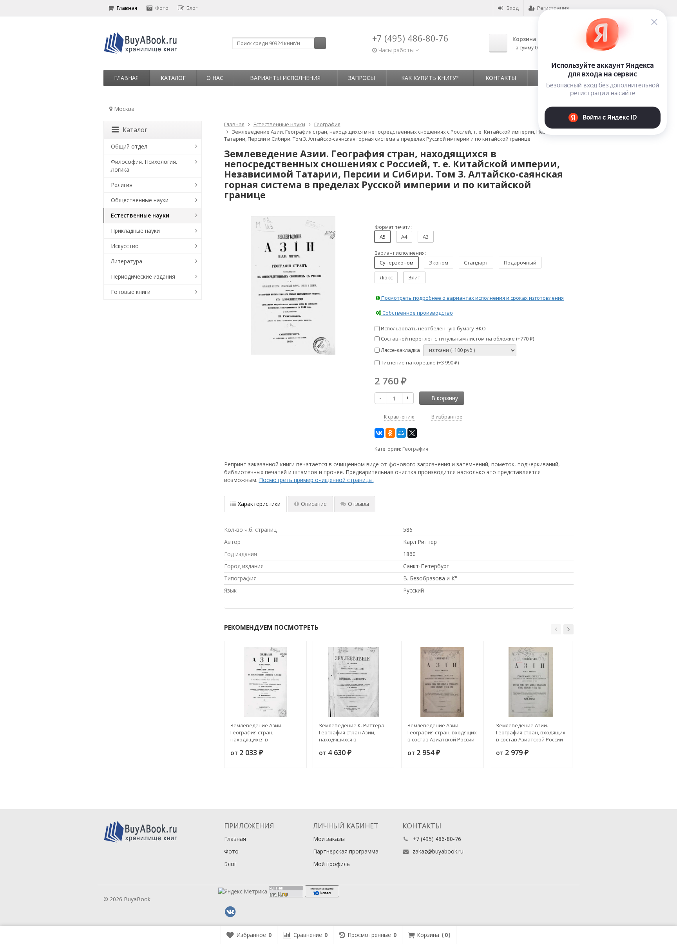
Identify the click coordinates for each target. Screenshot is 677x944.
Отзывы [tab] (358, 503)
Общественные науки (139, 200)
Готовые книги (130, 291)
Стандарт (476, 262)
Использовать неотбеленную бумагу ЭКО (433, 328)
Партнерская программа (345, 851)
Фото (161, 7)
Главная (127, 7)
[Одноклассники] (390, 433)
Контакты (500, 78)
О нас (214, 78)
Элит (414, 277)
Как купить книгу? (429, 78)
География (415, 449)
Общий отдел (129, 146)
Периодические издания (143, 276)
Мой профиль (331, 864)
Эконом (438, 262)
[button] (556, 629)
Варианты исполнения (285, 78)
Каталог (173, 78)
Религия (121, 184)
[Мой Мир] (401, 433)
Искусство (125, 246)
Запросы (361, 78)
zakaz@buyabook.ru (438, 851)
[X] (412, 433)
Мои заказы (329, 839)
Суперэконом (396, 262)
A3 (426, 236)
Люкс (386, 277)
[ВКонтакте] (379, 433)
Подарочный (520, 262)
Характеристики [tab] (259, 503)
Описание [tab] (314, 503)
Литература (126, 261)
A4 (404, 236)
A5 (383, 236)
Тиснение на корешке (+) (419, 362)
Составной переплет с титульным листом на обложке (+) (457, 338)
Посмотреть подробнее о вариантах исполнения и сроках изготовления (472, 297)
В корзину (444, 398)
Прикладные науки (135, 230)
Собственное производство (417, 312)
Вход (513, 7)
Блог (191, 7)
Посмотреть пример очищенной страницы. (316, 480)
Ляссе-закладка (400, 349)
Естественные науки (140, 215)
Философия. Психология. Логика (144, 165)
